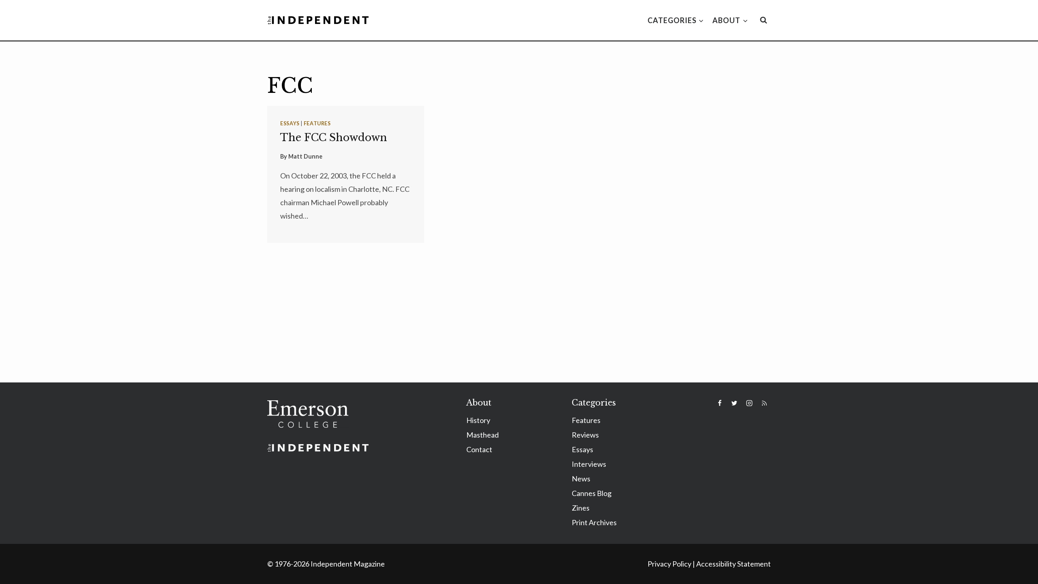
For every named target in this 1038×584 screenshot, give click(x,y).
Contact (479, 449)
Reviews (585, 434)
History (478, 420)
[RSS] (764, 403)
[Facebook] (719, 403)
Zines (581, 507)
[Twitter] (734, 403)
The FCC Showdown (333, 137)
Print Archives (594, 522)
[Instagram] (749, 403)
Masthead (482, 434)
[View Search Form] (763, 20)
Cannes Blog (591, 493)
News (581, 478)
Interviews (589, 463)
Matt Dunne (305, 156)
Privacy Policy (669, 563)
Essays (290, 123)
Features (317, 123)
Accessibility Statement (733, 563)
